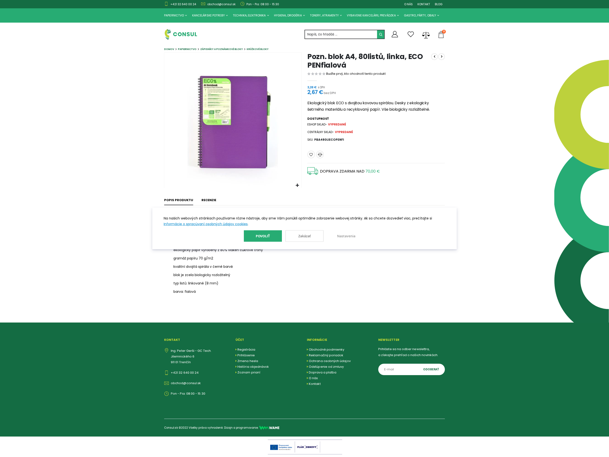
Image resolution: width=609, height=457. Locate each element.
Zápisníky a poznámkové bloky (221, 49)
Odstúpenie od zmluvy (326, 366)
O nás (313, 378)
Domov (169, 49)
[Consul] (269, 428)
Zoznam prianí (248, 372)
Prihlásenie (246, 355)
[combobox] (344, 34)
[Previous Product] (434, 56)
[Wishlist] (411, 34)
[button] (297, 185)
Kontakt (314, 384)
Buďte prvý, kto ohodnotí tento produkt (356, 73)
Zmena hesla (247, 361)
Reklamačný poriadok (326, 355)
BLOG (438, 4)
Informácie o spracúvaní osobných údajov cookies (206, 224)
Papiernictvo (187, 49)
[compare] (426, 34)
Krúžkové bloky (258, 49)
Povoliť (263, 235)
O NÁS (408, 4)
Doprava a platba (322, 372)
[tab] (178, 200)
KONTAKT (423, 4)
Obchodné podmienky (326, 349)
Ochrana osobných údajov (330, 361)
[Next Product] (441, 56)
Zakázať (304, 236)
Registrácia (246, 349)
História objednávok (253, 366)
